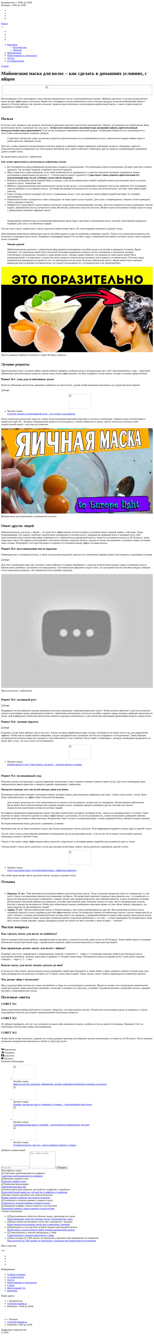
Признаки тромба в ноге (13, 1181)
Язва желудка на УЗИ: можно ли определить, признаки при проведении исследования (51, 1240)
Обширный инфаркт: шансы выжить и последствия (27, 1208)
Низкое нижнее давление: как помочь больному (25, 1197)
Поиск (4, 23)
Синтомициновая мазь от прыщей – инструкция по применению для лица (51, 1124)
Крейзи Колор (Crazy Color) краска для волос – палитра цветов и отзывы (44, 764)
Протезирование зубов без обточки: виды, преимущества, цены (40, 1219)
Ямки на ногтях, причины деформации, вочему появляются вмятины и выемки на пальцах (60, 1084)
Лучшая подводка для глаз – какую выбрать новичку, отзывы (44, 1145)
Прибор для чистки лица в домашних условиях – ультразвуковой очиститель (52, 1104)
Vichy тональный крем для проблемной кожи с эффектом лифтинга (41, 870)
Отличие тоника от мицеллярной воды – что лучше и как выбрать (41, 414)
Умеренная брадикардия (13, 1186)
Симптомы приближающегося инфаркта (22, 1176)
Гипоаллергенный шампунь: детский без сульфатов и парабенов (34, 1192)
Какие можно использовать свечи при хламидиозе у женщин (38, 1224)
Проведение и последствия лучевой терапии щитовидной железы (41, 1230)
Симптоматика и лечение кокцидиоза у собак (30, 1235)
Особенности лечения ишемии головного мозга (25, 1203)
